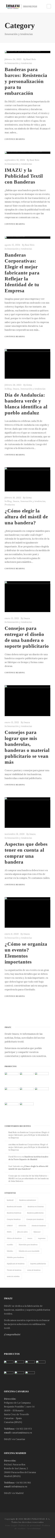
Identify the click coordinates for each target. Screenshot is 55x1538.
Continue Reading (15, 139)
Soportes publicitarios (38, 1264)
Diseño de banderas (39, 1226)
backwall (10, 1200)
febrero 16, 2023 (13, 497)
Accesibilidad (33, 1528)
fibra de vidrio (22, 1232)
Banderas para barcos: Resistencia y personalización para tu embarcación (26, 81)
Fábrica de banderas (14, 1238)
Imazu (16, 388)
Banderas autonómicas (27, 1200)
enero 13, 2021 (12, 618)
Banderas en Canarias (36, 1206)
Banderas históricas (14, 1213)
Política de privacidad (29, 1525)
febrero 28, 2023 (13, 385)
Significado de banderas (15, 1264)
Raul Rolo (31, 59)
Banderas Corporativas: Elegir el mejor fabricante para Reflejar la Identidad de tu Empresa (22, 272)
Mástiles (10, 1251)
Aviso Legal (11, 1525)
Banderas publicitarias (35, 1213)
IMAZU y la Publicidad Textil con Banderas (24, 176)
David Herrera (14, 1156)
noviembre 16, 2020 (15, 834)
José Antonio (14, 1166)
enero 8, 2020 (12, 934)
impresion (41, 1238)
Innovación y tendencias (19, 63)
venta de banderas (33, 1270)
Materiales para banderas (28, 1245)
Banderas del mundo (14, 1206)
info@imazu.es (19, 1486)
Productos (10, 504)
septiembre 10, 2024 (15, 160)
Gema (29, 385)
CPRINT (10, 1226)
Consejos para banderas (35, 1219)
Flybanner (37, 1232)
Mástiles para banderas (15, 1257)
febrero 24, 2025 (13, 59)
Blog (9, 388)
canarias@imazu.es (21, 1432)
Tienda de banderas (14, 1270)
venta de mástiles (13, 1276)
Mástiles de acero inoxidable (29, 1251)
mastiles (10, 1245)
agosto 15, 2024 (12, 245)
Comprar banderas (14, 1219)
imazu (30, 1238)
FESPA (9, 1232)
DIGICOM (22, 1226)
